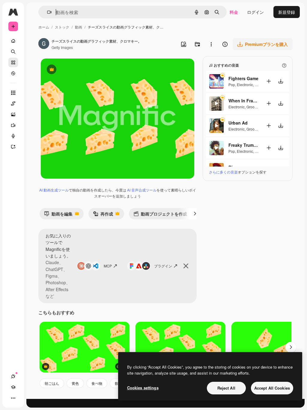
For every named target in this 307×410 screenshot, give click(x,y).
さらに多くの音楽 (223, 171)
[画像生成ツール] (13, 114)
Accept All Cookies (272, 388)
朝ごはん (52, 383)
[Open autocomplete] (47, 12)
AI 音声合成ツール (141, 189)
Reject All (226, 388)
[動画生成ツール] (13, 125)
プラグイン (163, 265)
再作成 (103, 215)
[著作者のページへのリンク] (43, 44)
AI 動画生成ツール (54, 189)
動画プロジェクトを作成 (160, 215)
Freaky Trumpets (243, 145)
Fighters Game (243, 78)
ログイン (255, 12)
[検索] (13, 51)
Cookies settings (143, 387)
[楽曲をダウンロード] (280, 81)
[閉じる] (185, 266)
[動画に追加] (268, 81)
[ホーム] (13, 41)
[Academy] (13, 387)
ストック (62, 26)
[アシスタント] (13, 147)
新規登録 (286, 12)
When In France (243, 101)
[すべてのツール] (13, 93)
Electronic (245, 84)
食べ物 (96, 383)
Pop (231, 84)
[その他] (13, 398)
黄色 (75, 383)
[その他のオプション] (211, 44)
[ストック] (13, 62)
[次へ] (194, 213)
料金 (234, 12)
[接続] (13, 376)
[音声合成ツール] (13, 136)
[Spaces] (13, 103)
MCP (108, 265)
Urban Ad (238, 123)
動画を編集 (58, 215)
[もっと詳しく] (13, 73)
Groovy (252, 106)
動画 (78, 26)
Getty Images (62, 47)
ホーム (43, 26)
